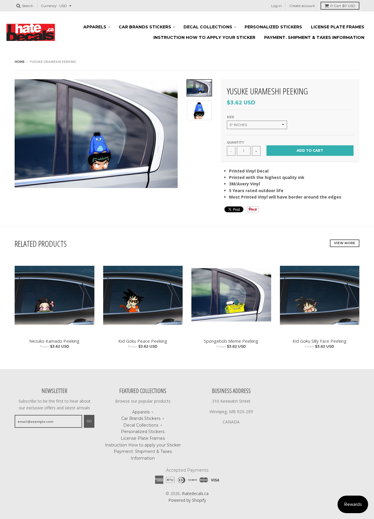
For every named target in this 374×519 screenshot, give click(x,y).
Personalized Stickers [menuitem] (273, 27)
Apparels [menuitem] (94, 27)
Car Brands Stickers (140, 418)
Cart (342, 6)
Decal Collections (140, 425)
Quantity (235, 142)
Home (20, 62)
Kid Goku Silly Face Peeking (319, 341)
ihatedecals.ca (195, 493)
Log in (276, 6)
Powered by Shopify (187, 500)
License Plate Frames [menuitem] (337, 27)
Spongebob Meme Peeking (231, 341)
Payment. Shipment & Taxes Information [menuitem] (314, 37)
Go (89, 421)
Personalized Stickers (143, 431)
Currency (49, 6)
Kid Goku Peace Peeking (142, 341)
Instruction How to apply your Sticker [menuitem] (204, 37)
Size (230, 117)
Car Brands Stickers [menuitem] (145, 27)
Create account (302, 6)
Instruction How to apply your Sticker (143, 445)
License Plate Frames (143, 438)
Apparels (141, 412)
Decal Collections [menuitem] (207, 27)
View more (344, 243)
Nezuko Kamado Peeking (54, 341)
